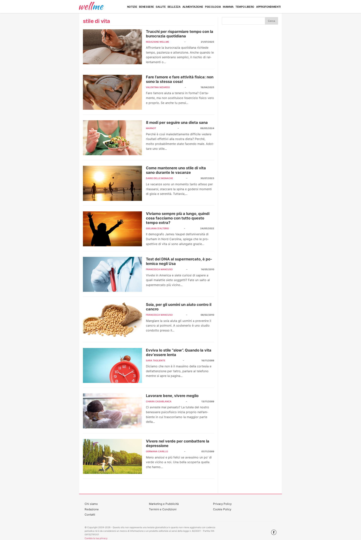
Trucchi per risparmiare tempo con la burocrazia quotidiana (179, 33)
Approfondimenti (268, 6)
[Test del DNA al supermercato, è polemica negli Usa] (112, 274)
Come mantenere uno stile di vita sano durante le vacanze (176, 170)
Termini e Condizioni (163, 509)
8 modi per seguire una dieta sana (177, 122)
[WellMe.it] (91, 6)
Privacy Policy (222, 504)
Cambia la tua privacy (96, 538)
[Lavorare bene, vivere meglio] (112, 410)
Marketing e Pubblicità (164, 504)
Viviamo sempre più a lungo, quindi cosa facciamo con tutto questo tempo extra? (177, 218)
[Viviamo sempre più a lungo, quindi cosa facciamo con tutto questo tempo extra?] (112, 228)
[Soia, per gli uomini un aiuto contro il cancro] (112, 319)
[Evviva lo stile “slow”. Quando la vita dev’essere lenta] (112, 365)
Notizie (132, 6)
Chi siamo (91, 504)
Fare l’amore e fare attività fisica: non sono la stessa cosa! (179, 79)
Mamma (228, 6)
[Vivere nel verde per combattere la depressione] (112, 456)
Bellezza (174, 6)
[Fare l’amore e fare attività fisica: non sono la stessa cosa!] (112, 92)
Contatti (90, 514)
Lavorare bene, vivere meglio (172, 395)
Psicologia (213, 6)
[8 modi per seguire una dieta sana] (112, 137)
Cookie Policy (222, 509)
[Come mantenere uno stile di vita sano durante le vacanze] (112, 183)
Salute (161, 6)
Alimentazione (192, 6)
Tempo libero (244, 6)
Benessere (146, 6)
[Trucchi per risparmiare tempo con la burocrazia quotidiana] (112, 46)
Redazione (92, 509)
